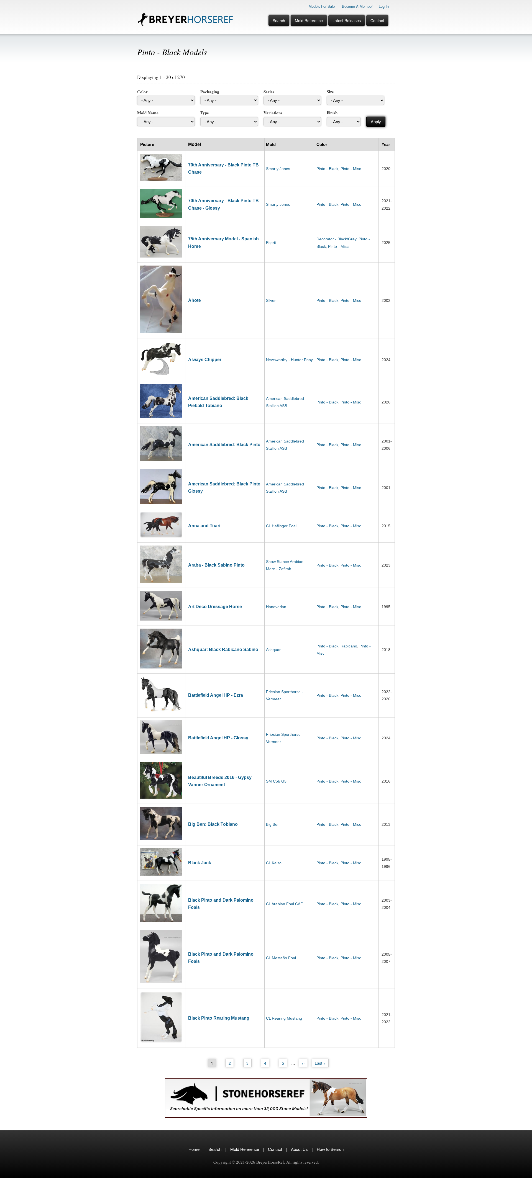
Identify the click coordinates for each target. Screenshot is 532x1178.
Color (142, 92)
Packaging (209, 92)
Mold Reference (309, 20)
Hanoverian (276, 607)
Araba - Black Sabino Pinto (216, 565)
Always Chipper (204, 359)
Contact (377, 20)
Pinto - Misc (351, 168)
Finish (332, 113)
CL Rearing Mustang (284, 1018)
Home (194, 1149)
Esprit (271, 242)
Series (269, 92)
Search (279, 20)
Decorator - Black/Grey (336, 239)
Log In (384, 6)
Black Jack (199, 862)
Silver (271, 300)
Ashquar (273, 649)
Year (386, 144)
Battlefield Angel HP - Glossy (218, 737)
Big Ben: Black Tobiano (213, 824)
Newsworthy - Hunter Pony (289, 359)
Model (194, 144)
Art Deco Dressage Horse (215, 606)
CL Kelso (274, 863)
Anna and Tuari (204, 525)
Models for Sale (322, 6)
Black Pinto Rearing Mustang (218, 1018)
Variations (273, 113)
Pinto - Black (327, 168)
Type (204, 113)
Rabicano (349, 646)
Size (330, 92)
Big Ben (273, 824)
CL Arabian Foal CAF (284, 904)
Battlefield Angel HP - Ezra (215, 695)
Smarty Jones (278, 168)
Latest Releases (346, 20)
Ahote (194, 300)
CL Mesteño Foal (281, 958)
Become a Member (357, 6)
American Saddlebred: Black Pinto (224, 444)
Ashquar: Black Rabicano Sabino (223, 649)
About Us (299, 1149)
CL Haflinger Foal (281, 526)
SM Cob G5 (276, 781)
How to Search (330, 1149)
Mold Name (147, 113)
